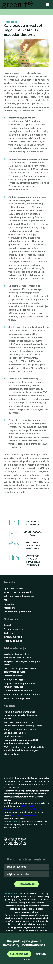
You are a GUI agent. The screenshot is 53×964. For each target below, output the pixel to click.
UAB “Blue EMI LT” (12, 821)
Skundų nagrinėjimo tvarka (18, 690)
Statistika (8, 633)
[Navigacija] (47, 4)
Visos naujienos (12, 754)
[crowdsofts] (15, 843)
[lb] (15, 838)
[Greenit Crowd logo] (17, 5)
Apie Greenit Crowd (14, 588)
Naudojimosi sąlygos (14, 679)
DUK (6, 600)
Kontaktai (9, 604)
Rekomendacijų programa (17, 611)
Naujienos (11, 21)
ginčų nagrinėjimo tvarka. (23, 815)
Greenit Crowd (12, 893)
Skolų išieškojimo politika (17, 698)
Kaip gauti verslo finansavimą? (19, 596)
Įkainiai (7, 625)
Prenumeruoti (26, 883)
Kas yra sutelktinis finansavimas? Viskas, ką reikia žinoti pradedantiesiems (20, 732)
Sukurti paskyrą (19, 953)
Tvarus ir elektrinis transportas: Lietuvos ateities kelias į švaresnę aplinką (20, 715)
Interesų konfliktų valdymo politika (22, 694)
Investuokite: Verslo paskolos (18, 592)
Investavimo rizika (13, 636)
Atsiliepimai (10, 608)
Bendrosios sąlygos (13, 675)
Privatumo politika (13, 629)
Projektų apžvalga (13, 640)
